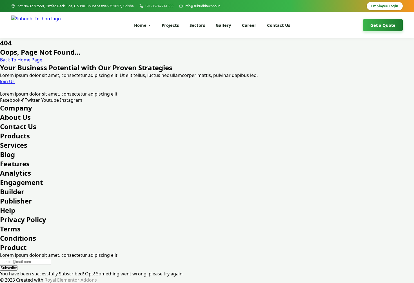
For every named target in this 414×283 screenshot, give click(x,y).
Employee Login (384, 6)
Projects (170, 25)
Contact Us (278, 25)
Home (140, 25)
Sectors (197, 25)
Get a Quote (382, 25)
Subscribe (9, 268)
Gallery (223, 25)
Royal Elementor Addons (70, 280)
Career (249, 25)
